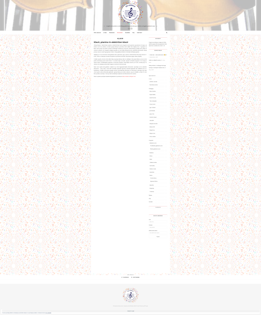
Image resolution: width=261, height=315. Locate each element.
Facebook (158, 207)
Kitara (151, 156)
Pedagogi (112, 32)
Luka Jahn (152, 120)
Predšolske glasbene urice (156, 145)
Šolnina (127, 32)
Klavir (151, 159)
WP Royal (146, 306)
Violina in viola (153, 169)
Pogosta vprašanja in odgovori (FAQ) (157, 42)
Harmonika (152, 165)
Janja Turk (152, 114)
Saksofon (152, 185)
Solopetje (152, 188)
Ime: (150, 219)
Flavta (151, 175)
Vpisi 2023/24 (97, 32)
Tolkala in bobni (153, 162)
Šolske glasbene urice (155, 149)
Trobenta (152, 191)
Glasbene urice (153, 143)
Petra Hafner (153, 136)
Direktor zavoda (153, 81)
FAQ (133, 32)
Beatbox (152, 152)
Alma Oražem (125, 76)
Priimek (150, 225)
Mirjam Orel (132, 76)
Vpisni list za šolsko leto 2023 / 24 (157, 45)
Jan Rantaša (152, 110)
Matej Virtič (152, 127)
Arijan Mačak (152, 94)
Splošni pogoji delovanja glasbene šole (158, 44)
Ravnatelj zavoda (154, 84)
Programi (120, 32)
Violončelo (152, 172)
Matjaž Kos (152, 130)
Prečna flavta (153, 178)
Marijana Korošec (154, 123)
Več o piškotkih (48, 312)
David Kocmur (153, 97)
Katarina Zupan (153, 117)
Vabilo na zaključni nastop (155, 60)
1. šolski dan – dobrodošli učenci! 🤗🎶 (158, 54)
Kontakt (139, 32)
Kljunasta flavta (153, 181)
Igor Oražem (153, 107)
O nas (105, 32)
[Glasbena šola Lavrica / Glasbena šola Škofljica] (130, 13)
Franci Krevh (152, 104)
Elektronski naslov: (153, 230)
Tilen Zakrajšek (153, 101)
